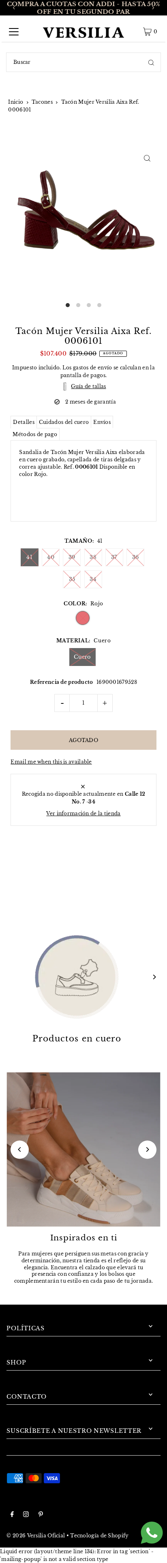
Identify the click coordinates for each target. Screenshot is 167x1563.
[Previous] (14, 8)
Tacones (42, 102)
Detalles (23, 422)
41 (29, 557)
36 (135, 557)
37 (114, 557)
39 (72, 557)
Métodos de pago (35, 434)
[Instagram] (26, 1515)
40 (50, 557)
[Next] (153, 8)
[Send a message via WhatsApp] (152, 1533)
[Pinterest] (41, 1515)
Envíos (102, 422)
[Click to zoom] (147, 158)
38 (93, 557)
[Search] (151, 62)
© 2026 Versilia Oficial (35, 1535)
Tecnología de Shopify (99, 1535)
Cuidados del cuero (64, 422)
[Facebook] (12, 1515)
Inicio (15, 102)
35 (72, 579)
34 (93, 579)
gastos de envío (92, 368)
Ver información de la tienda (83, 813)
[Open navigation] (14, 32)
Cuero (82, 656)
